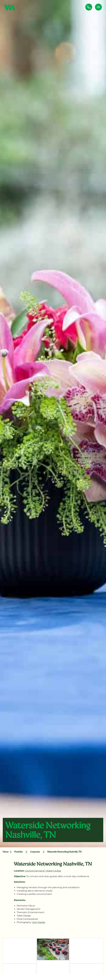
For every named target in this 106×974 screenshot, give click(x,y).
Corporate (35, 851)
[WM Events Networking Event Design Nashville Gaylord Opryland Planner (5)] (86, 951)
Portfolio (18, 851)
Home (6, 851)
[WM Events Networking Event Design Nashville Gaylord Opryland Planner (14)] (53, 949)
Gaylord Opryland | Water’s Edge (43, 870)
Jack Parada (38, 922)
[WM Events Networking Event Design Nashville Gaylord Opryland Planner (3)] (19, 951)
